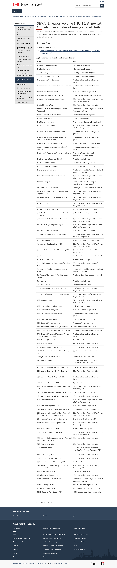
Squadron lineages (22, 102)
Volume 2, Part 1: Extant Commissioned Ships (24, 28)
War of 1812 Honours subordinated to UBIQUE (24, 75)
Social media (17, 563)
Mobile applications (29, 563)
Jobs (75, 516)
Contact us (16, 516)
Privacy (67, 563)
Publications (86, 16)
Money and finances (49, 557)
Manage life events (79, 549)
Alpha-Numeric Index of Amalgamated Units (24, 80)
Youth (75, 546)
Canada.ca (16, 16)
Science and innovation (81, 534)
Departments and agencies (51, 528)
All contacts (16, 528)
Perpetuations (21, 84)
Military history (61, 16)
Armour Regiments (23, 56)
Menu (16, 11)
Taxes (14, 557)
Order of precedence (23, 88)
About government (79, 528)
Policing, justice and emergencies (53, 546)
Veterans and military (80, 542)
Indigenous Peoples (80, 538)
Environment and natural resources (54, 534)
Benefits (15, 549)
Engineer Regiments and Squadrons (24, 66)
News (45, 516)
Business (15, 546)
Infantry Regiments (23, 70)
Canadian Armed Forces (48, 16)
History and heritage (74, 16)
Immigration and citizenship (21, 538)
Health (15, 553)
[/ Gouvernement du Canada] (27, 5)
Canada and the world (50, 553)
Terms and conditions (56, 563)
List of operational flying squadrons (24, 98)
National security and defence (30, 16)
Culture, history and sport (51, 542)
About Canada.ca (42, 563)
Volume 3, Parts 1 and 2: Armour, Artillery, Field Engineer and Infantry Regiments (24, 49)
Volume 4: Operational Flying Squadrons (24, 92)
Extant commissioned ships (23, 34)
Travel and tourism (19, 542)
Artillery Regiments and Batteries (24, 60)
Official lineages (96, 16)
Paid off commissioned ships (24, 39)
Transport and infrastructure (52, 549)
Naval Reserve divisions (24, 43)
